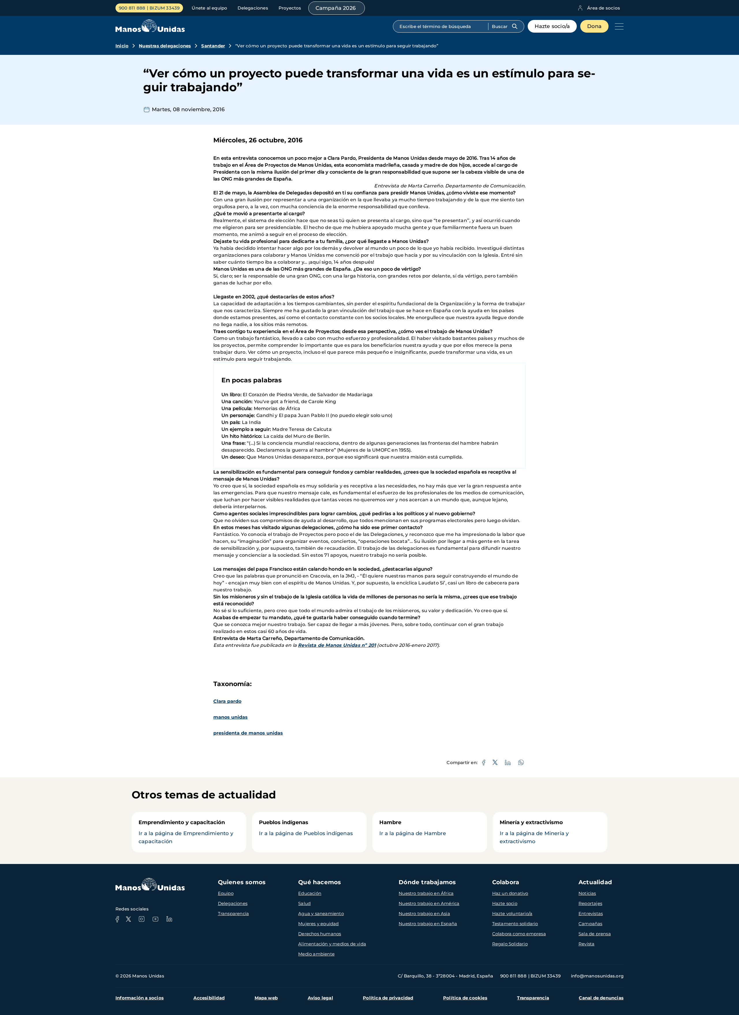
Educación (309, 893)
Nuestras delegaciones (165, 46)
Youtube (155, 919)
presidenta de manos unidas (248, 733)
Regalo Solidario (510, 944)
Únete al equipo (209, 8)
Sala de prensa (594, 933)
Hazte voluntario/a (512, 913)
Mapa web (266, 998)
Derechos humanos (319, 933)
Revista (586, 944)
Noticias (587, 893)
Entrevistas (590, 913)
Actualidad (595, 882)
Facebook (117, 919)
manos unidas (230, 717)
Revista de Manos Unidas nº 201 (337, 645)
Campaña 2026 (336, 8)
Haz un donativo (510, 893)
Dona (594, 26)
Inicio (121, 46)
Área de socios (603, 8)
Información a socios (139, 998)
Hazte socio (504, 903)
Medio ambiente (316, 954)
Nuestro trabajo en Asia (424, 913)
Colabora (505, 882)
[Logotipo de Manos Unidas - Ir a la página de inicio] (150, 30)
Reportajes (590, 903)
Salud (304, 903)
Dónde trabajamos (427, 882)
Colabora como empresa (519, 933)
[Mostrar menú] (618, 26)
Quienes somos (242, 882)
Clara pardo (227, 701)
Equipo (226, 893)
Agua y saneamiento (321, 913)
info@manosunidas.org (597, 976)
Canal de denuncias (601, 998)
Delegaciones (253, 8)
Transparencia (233, 913)
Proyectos (290, 8)
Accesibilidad (209, 998)
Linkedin (169, 919)
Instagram (141, 919)
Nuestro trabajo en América (429, 903)
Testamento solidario (515, 923)
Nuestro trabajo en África (426, 893)
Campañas (590, 923)
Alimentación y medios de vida (332, 944)
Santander (213, 46)
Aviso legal (320, 998)
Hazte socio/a (552, 26)
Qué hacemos (319, 882)
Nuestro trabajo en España (428, 923)
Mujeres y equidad (318, 923)
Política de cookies (465, 998)
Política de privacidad (388, 998)
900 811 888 (132, 8)
